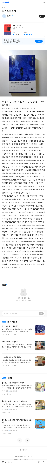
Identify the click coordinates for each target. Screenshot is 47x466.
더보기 (44, 2)
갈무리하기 (39, 462)
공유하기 (44, 462)
